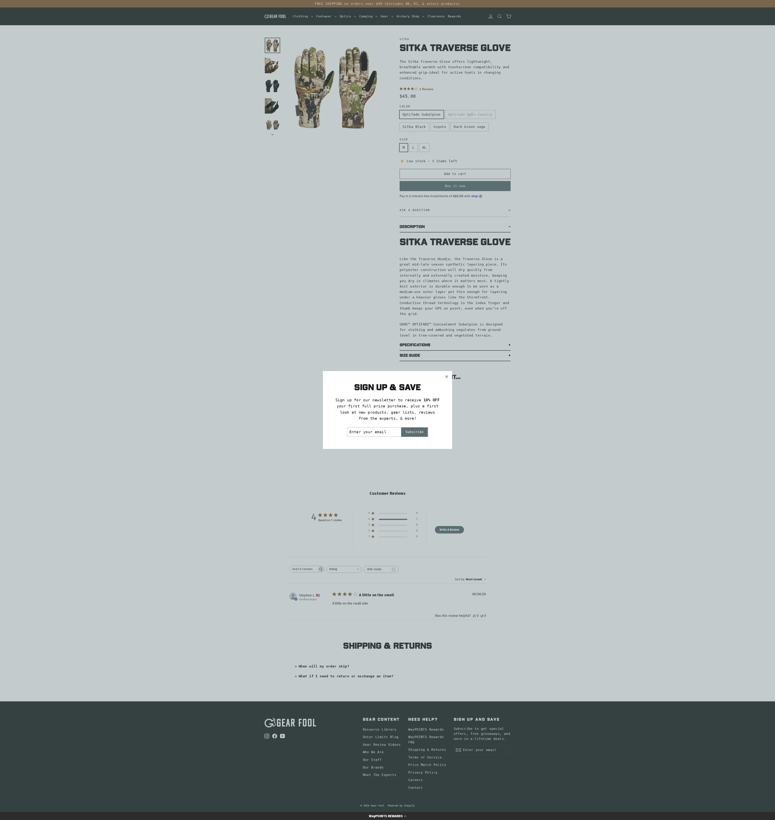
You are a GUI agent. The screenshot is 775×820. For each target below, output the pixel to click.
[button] (387, 816)
